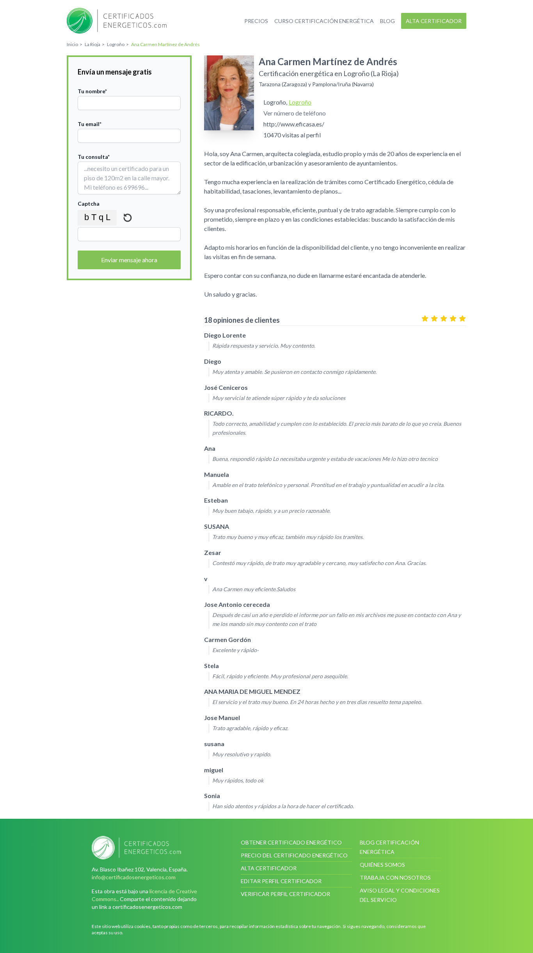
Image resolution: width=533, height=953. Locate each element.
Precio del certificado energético (294, 855)
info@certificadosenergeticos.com (134, 877)
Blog (387, 21)
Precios (256, 21)
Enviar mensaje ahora (129, 259)
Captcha (88, 203)
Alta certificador (434, 21)
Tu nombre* (92, 91)
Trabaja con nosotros (395, 877)
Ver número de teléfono (294, 113)
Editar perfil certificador (281, 881)
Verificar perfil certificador (285, 894)
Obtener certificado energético (291, 842)
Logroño (300, 102)
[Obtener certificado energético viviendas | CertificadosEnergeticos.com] (147, 847)
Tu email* (89, 124)
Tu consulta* (94, 156)
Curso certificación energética (324, 21)
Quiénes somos (382, 864)
